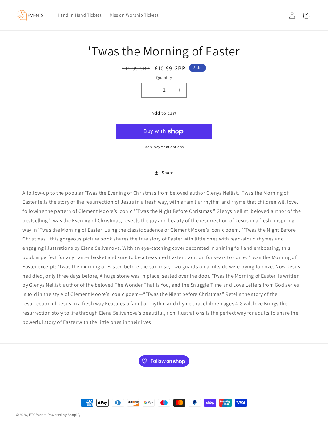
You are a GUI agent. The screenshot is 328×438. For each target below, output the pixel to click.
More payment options (164, 146)
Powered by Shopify (64, 414)
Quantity (164, 77)
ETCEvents (38, 414)
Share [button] (168, 172)
